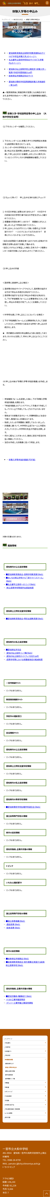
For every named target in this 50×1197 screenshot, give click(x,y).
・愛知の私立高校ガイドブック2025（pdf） (22, 656)
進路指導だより (9, 1063)
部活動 (7, 1100)
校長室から (8, 1051)
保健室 (7, 1083)
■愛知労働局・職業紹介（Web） (19, 996)
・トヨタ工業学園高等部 (15, 999)
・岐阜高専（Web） (13, 927)
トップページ (8, 1039)
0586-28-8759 (14, 1159)
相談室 (7, 1087)
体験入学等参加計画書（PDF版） (22, 459)
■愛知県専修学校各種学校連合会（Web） (23, 806)
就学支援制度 (9, 1075)
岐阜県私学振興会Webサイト (21, 75)
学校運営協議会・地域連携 (12, 1109)
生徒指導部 (8, 1096)
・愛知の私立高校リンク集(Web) (19, 652)
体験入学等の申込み (11, 1067)
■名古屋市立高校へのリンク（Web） (21, 584)
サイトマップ (9, 1167)
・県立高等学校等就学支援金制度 (20, 587)
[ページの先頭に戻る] (46, 1194)
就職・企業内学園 (10, 1071)
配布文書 (7, 1117)
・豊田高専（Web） (13, 924)
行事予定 (7, 1047)
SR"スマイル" (9, 1092)
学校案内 (7, 1043)
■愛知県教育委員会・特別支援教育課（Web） (24, 618)
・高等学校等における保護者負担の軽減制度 (24, 659)
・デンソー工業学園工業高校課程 (19, 1002)
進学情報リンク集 (10, 1079)
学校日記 (7, 1055)
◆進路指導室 (9, 1059)
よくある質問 (8, 1113)
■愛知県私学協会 (13, 649)
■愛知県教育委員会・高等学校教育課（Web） (24, 574)
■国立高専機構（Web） (15, 921)
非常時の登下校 (9, 1105)
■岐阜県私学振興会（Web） (17, 958)
